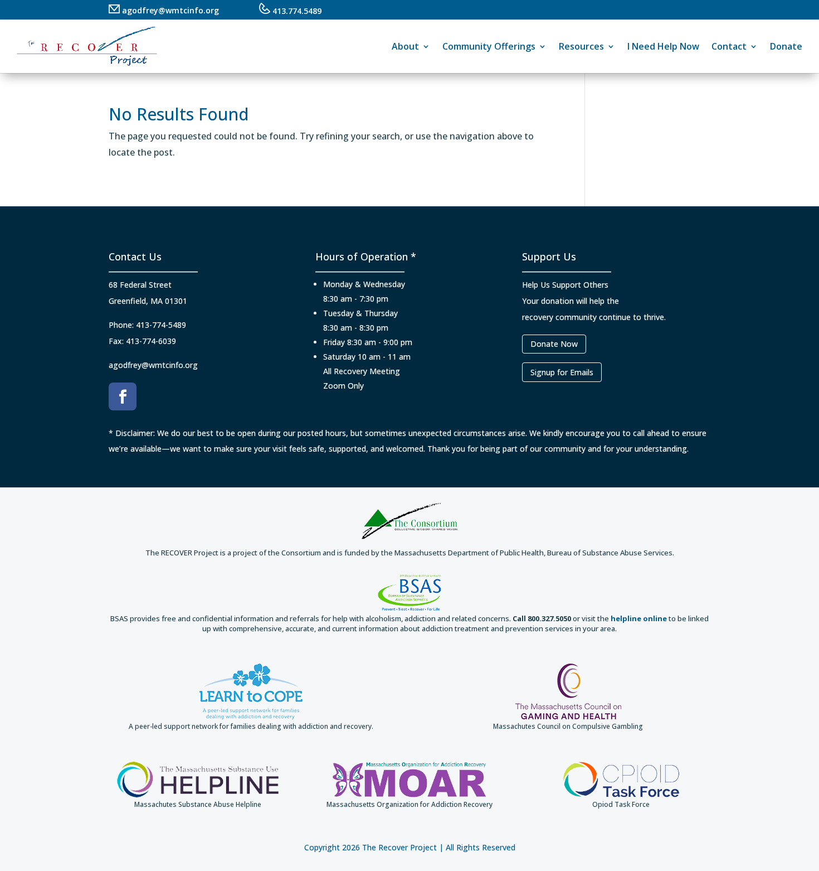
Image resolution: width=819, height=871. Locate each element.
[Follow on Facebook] (122, 396)
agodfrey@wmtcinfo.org (169, 10)
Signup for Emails (561, 372)
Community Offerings (488, 46)
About (405, 46)
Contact (729, 46)
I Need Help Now (663, 46)
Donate (786, 46)
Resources (581, 46)
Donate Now (554, 343)
